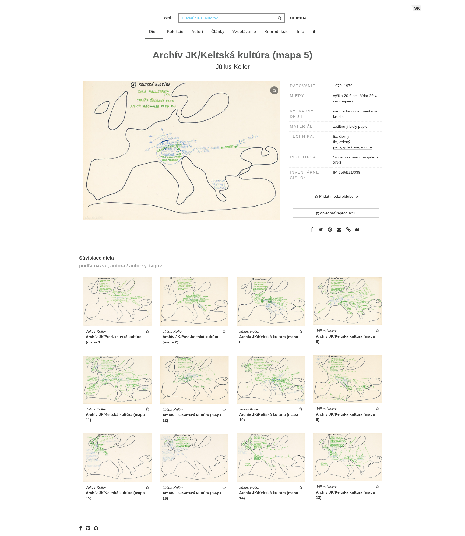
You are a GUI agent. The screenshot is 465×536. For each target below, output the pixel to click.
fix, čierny (341, 136)
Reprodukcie (276, 31)
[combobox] (231, 18)
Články (217, 31)
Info (300, 31)
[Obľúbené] (314, 32)
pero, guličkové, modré (352, 147)
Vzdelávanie (244, 31)
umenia (298, 17)
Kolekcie (175, 31)
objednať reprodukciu (338, 213)
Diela (154, 31)
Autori (197, 31)
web (168, 17)
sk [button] (417, 8)
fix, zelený (341, 142)
